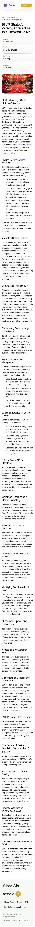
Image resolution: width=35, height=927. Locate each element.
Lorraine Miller (8, 41)
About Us (7, 920)
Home (4, 17)
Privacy (14, 920)
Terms (20, 920)
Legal (26, 920)
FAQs (27, 902)
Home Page (9, 902)
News (9, 17)
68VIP (29, 145)
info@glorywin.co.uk (12, 907)
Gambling (15, 17)
